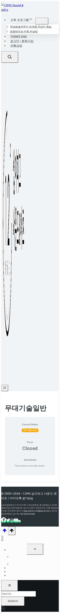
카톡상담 (16, 46)
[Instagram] (12, 521)
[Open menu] (4, 388)
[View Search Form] (9, 57)
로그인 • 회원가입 (22, 41)
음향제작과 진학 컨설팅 (24, 32)
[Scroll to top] (4, 531)
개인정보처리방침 (27, 514)
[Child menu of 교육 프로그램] (41, 21)
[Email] (19, 521)
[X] (8, 521)
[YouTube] (16, 521)
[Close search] (9, 585)
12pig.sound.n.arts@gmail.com (36, 511)
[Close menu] (2, 538)
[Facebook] (3, 521)
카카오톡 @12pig (21, 498)
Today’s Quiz (18, 36)
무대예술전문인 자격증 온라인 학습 (31, 27)
